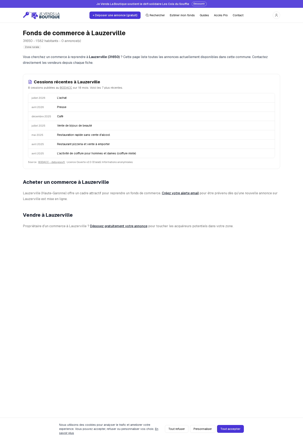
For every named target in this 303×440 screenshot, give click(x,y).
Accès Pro (221, 15)
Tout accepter (230, 429)
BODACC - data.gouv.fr (51, 162)
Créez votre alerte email (180, 193)
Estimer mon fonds (182, 15)
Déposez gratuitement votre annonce (118, 226)
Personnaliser (203, 429)
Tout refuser (176, 429)
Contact (238, 15)
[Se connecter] (276, 15)
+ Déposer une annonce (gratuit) (115, 15)
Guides (204, 15)
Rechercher (157, 15)
